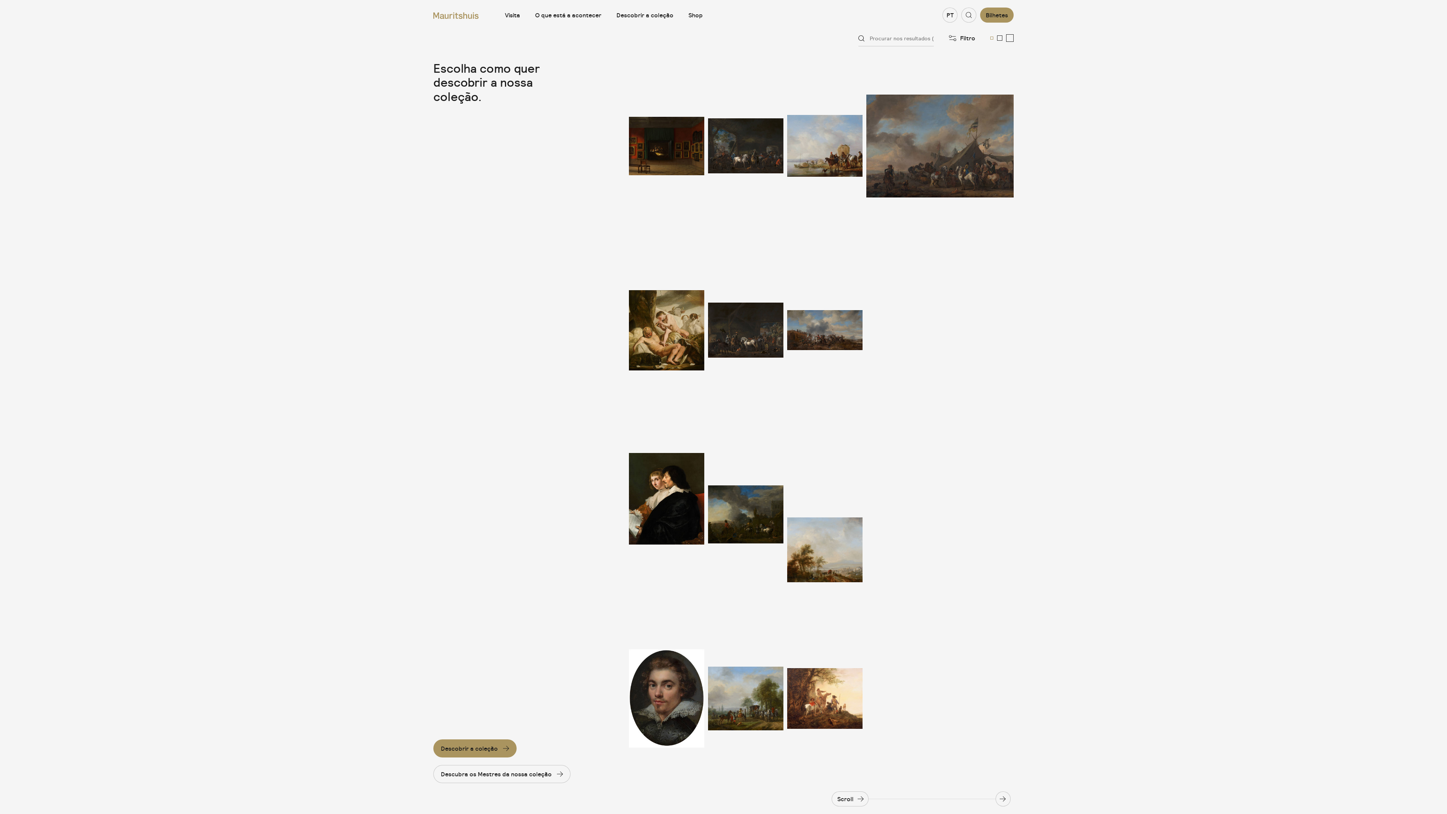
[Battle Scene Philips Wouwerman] (825, 330)
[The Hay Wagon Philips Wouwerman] (825, 146)
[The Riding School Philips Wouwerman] (745, 698)
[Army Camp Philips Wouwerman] (940, 146)
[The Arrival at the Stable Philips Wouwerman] (745, 146)
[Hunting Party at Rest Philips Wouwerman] (825, 514)
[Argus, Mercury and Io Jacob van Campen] (666, 330)
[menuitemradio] (991, 38)
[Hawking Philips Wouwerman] (745, 514)
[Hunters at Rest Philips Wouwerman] (825, 698)
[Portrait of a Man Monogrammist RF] (666, 698)
